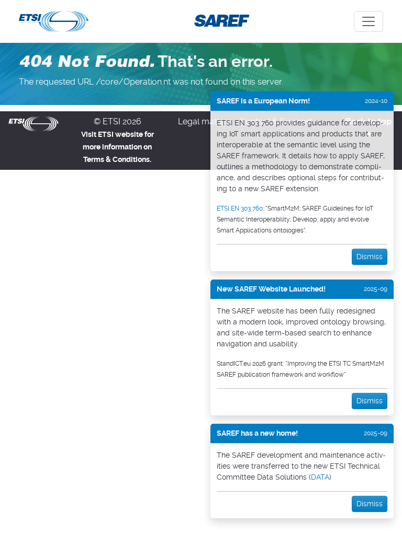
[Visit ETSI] (33, 123)
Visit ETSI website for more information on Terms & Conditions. (117, 147)
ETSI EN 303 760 (240, 208)
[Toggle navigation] (368, 21)
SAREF (219, 20)
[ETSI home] (53, 20)
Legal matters (204, 121)
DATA (320, 477)
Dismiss (369, 256)
